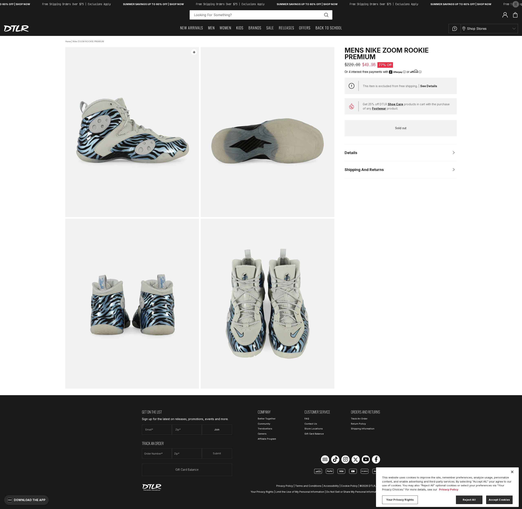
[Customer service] (455, 28)
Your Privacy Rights (262, 491)
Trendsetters (265, 428)
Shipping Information (362, 428)
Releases (286, 27)
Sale (270, 27)
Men (211, 27)
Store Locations (313, 428)
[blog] (325, 459)
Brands (254, 27)
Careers (262, 433)
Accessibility (331, 485)
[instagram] (345, 459)
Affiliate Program (267, 438)
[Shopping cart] (515, 15)
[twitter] (356, 459)
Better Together (266, 418)
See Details (428, 86)
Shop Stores (477, 29)
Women (225, 27)
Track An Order (359, 418)
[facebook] (376, 459)
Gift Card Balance (187, 469)
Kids (239, 27)
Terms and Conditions (308, 485)
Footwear (379, 108)
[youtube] (366, 459)
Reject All (469, 499)
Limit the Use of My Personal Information (299, 491)
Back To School (328, 27)
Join (216, 429)
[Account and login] (505, 14)
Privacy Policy (284, 485)
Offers (305, 27)
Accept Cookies (499, 499)
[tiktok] (335, 459)
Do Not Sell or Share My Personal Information (353, 491)
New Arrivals (191, 27)
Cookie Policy (349, 485)
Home (68, 41)
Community (264, 423)
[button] (26, 500)
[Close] (512, 471)
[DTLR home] (16, 28)
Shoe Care (395, 104)
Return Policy (358, 423)
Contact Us (310, 423)
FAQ (306, 418)
